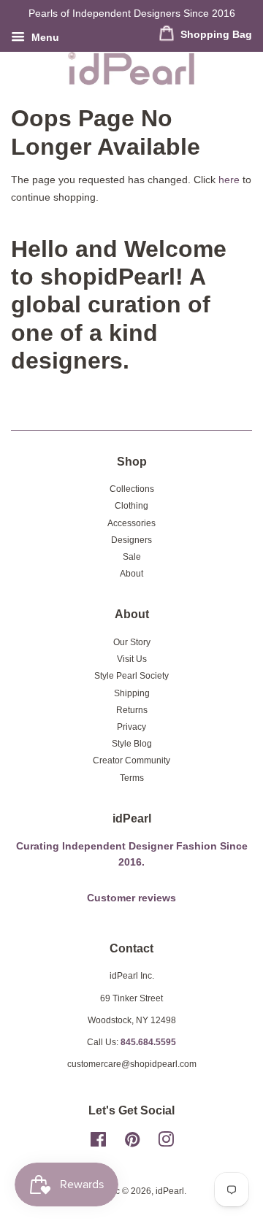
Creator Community (131, 760)
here (229, 179)
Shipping (132, 693)
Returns (132, 710)
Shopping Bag (215, 34)
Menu (43, 37)
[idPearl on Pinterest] (132, 1143)
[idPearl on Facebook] (98, 1143)
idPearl (170, 1191)
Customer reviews (131, 898)
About (131, 574)
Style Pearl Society (131, 676)
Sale (132, 557)
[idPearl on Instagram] (166, 1143)
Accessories (131, 523)
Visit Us (132, 659)
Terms (132, 778)
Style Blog (132, 744)
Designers (131, 540)
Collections (132, 489)
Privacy (131, 727)
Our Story (131, 642)
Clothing (131, 506)
